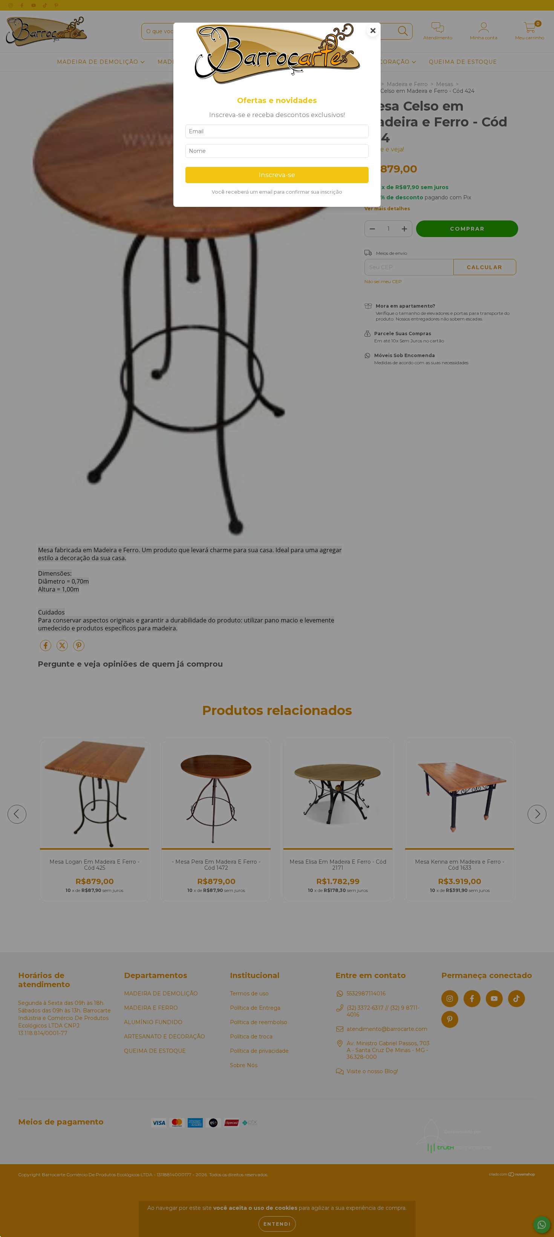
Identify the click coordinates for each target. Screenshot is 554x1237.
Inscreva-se (277, 175)
